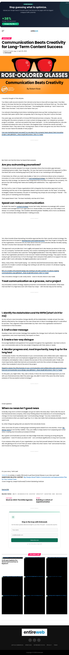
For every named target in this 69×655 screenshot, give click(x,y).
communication (23, 494)
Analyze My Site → (10, 24)
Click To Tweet (38, 134)
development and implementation (33, 240)
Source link (5, 489)
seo (54, 494)
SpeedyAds (28, 645)
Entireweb (8, 53)
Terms (55, 645)
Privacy (49, 645)
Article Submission (17, 645)
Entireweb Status (39, 645)
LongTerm (48, 494)
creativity (40, 494)
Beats (15, 494)
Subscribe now (34, 540)
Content (32, 494)
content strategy (22, 206)
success (59, 494)
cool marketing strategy (37, 178)
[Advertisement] (34, 148)
